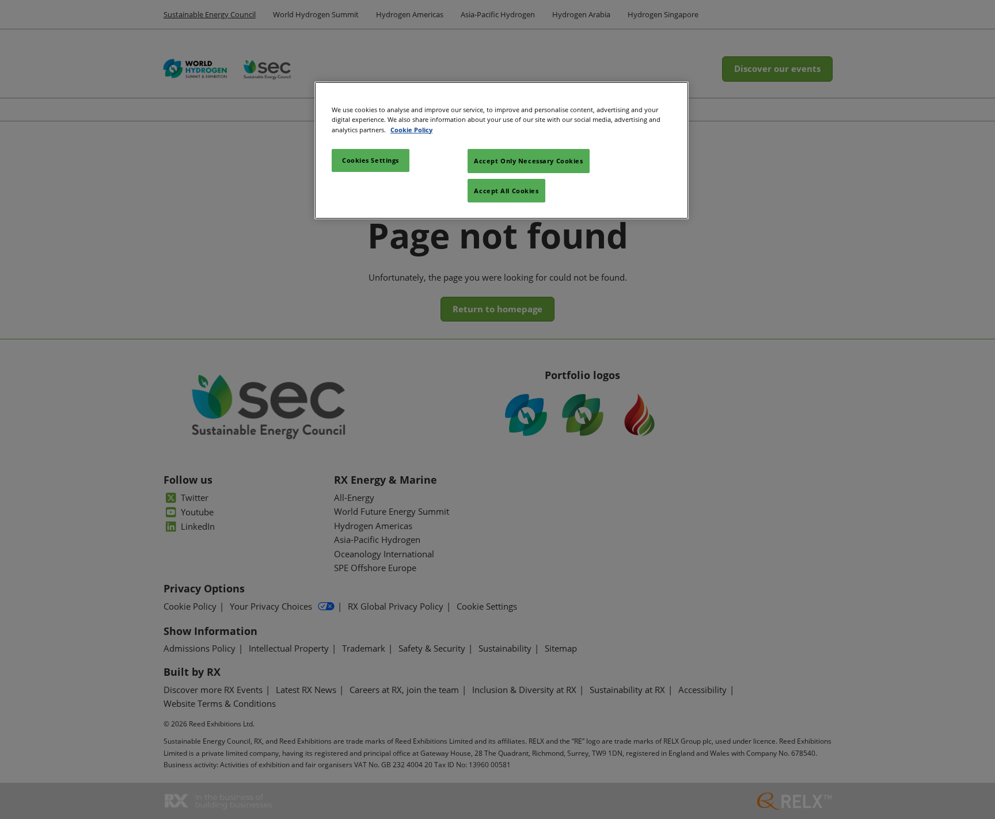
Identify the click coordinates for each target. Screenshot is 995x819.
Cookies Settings (370, 160)
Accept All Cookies (506, 190)
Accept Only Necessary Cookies (528, 160)
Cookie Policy (411, 129)
